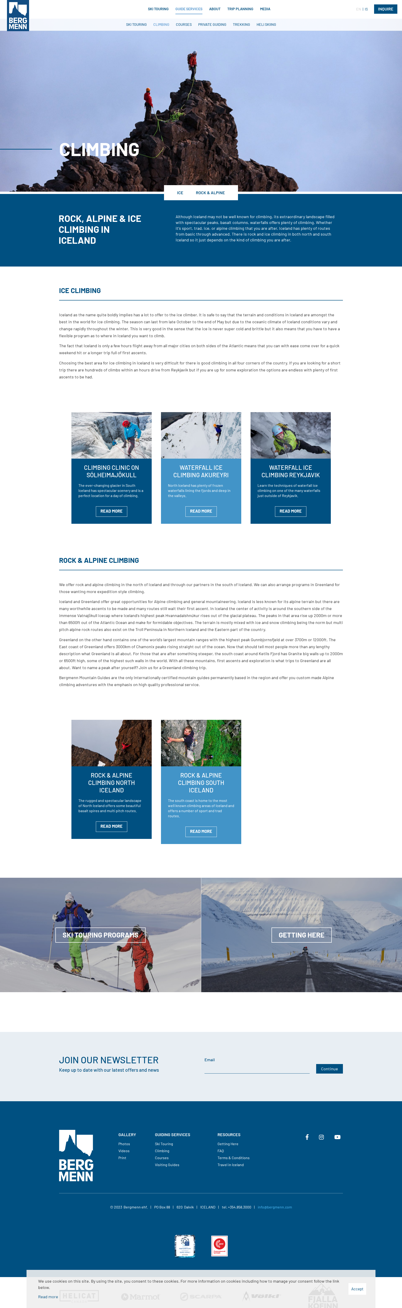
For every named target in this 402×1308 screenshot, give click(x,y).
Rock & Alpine (210, 192)
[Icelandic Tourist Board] (185, 1248)
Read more (48, 1296)
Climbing (162, 1150)
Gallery (127, 1134)
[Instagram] (321, 1137)
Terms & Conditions (234, 1157)
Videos (124, 1150)
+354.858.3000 (239, 1207)
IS (366, 9)
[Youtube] (337, 1137)
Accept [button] (357, 1288)
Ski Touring (164, 1143)
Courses (162, 1157)
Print (122, 1157)
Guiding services (172, 1134)
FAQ (221, 1150)
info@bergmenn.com (275, 1207)
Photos (124, 1143)
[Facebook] (307, 1137)
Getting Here (228, 1143)
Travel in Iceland (231, 1164)
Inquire (385, 8)
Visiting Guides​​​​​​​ (167, 1164)
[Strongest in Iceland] (219, 1248)
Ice (180, 192)
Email (209, 1059)
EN (358, 9)
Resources (229, 1134)
